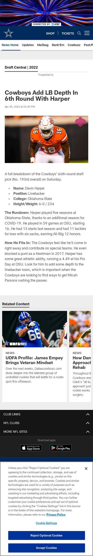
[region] (46, 509)
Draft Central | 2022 (21, 67)
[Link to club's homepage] (8, 31)
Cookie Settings (46, 523)
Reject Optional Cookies (46, 535)
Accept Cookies (46, 547)
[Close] (86, 468)
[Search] (79, 33)
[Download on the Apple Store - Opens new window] (31, 448)
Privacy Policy (56, 514)
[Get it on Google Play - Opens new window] (60, 450)
